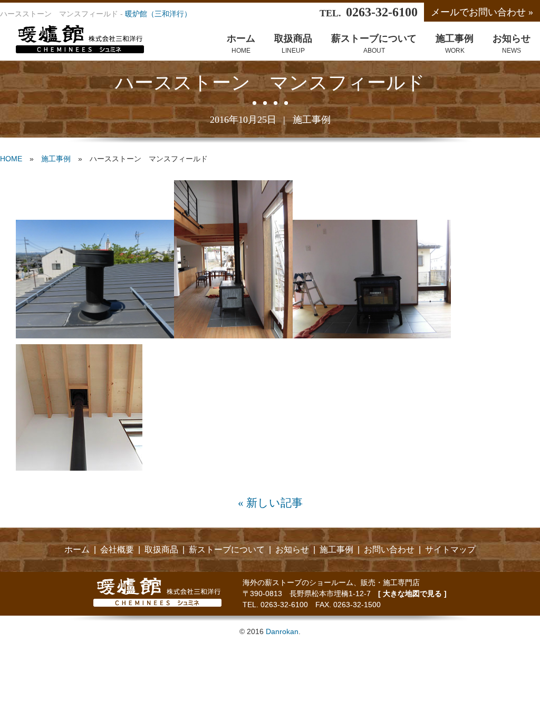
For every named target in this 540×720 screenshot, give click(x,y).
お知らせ (292, 549)
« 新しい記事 (270, 503)
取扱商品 (161, 549)
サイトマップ (450, 549)
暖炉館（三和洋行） (158, 13)
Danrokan (282, 631)
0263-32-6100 (382, 12)
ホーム (77, 549)
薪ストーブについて (227, 549)
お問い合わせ (389, 549)
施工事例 (312, 119)
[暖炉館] (72, 50)
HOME (11, 158)
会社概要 (117, 549)
